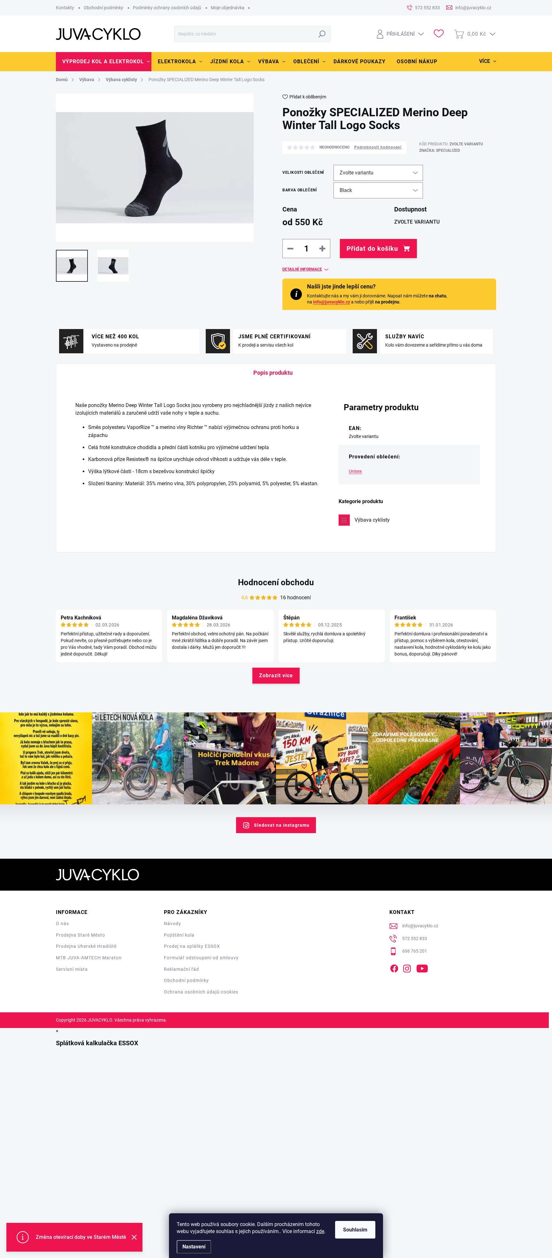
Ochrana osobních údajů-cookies (201, 991)
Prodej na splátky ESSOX (192, 946)
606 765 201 (414, 951)
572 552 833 (414, 938)
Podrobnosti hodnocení (378, 147)
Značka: (439, 150)
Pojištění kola (179, 935)
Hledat (322, 33)
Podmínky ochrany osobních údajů (167, 7)
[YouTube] (422, 967)
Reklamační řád (181, 969)
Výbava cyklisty (372, 520)
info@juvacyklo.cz (331, 301)
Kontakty (65, 7)
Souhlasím (355, 1230)
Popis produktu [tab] (273, 372)
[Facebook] (394, 967)
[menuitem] (103, 61)
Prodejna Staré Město (80, 935)
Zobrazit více (276, 675)
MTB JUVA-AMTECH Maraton (89, 957)
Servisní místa (72, 969)
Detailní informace (302, 269)
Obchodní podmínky (103, 7)
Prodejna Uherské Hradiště (86, 946)
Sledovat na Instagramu (282, 825)
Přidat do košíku (372, 248)
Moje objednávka (227, 7)
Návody (172, 923)
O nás (62, 923)
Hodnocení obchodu (276, 582)
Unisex (355, 471)
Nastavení (193, 1247)
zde (320, 1231)
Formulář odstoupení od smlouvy (201, 957)
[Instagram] (407, 967)
